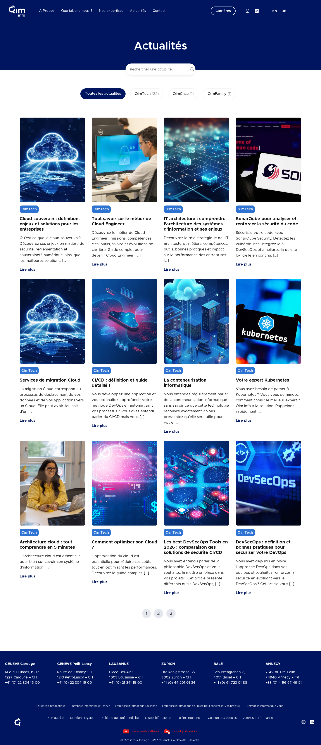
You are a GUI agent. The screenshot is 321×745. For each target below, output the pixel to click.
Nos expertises (111, 10)
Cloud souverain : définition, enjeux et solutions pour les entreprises (50, 224)
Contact (159, 10)
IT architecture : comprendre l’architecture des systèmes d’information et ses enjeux (195, 224)
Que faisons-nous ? (76, 10)
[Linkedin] (257, 11)
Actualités (138, 10)
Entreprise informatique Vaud (265, 706)
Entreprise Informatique (51, 706)
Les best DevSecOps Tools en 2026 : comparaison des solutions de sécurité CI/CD (196, 547)
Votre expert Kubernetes (262, 380)
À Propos (47, 10)
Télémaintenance (189, 717)
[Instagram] (247, 11)
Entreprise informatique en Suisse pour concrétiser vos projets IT (202, 706)
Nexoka (194, 740)
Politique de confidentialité (120, 717)
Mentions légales (82, 717)
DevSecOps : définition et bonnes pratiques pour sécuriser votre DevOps (263, 547)
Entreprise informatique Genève (90, 706)
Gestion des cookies (222, 717)
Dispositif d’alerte (158, 717)
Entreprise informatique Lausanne (136, 706)
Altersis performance (258, 717)
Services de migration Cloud (50, 380)
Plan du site (55, 717)
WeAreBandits (162, 740)
